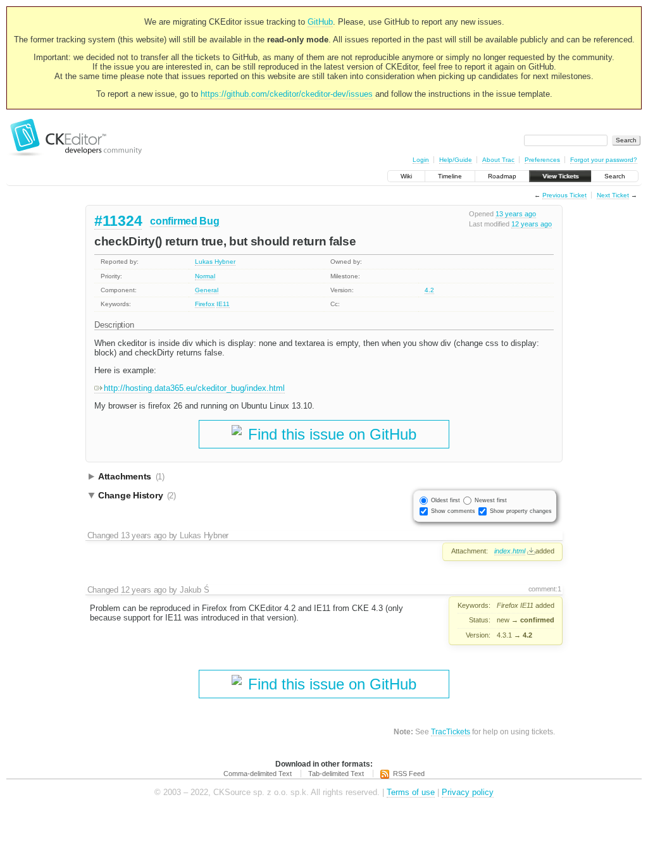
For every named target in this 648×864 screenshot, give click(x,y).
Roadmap (502, 176)
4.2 (429, 290)
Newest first (491, 500)
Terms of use (411, 792)
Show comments (453, 511)
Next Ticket (613, 195)
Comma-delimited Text (257, 773)
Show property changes (521, 511)
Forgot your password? (603, 159)
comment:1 (544, 589)
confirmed (173, 221)
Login (421, 159)
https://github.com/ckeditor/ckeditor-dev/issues (287, 94)
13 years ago (515, 214)
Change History (137, 495)
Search (614, 176)
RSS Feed (409, 773)
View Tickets (560, 176)
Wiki (406, 176)
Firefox (205, 303)
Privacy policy (468, 792)
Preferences (542, 159)
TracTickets (450, 731)
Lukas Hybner (215, 261)
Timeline (450, 176)
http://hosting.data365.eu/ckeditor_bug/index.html (194, 388)
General (206, 290)
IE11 (223, 303)
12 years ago (531, 224)
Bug (209, 221)
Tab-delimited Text (336, 773)
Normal (205, 276)
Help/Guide (455, 159)
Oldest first (445, 500)
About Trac (498, 159)
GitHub (320, 22)
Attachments (131, 476)
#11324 (118, 221)
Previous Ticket (564, 195)
